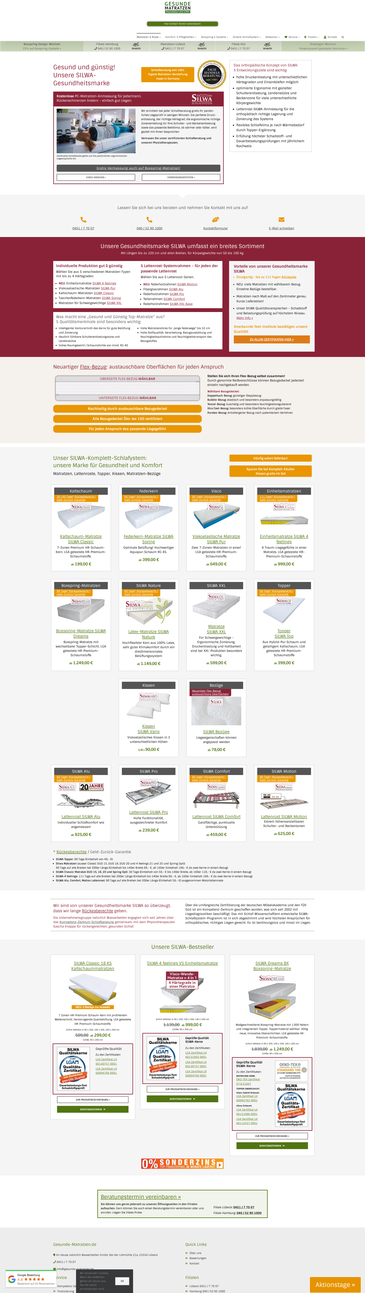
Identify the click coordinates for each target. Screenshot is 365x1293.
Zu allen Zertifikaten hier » (272, 340)
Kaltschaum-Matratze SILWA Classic (81, 539)
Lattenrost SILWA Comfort (216, 816)
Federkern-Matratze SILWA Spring (148, 539)
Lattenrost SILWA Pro (148, 812)
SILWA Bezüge (216, 731)
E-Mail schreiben (281, 228)
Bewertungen (198, 1258)
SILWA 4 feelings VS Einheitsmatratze (182, 963)
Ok (122, 1281)
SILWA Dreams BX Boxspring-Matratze (272, 966)
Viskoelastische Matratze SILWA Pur (216, 539)
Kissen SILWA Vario (149, 729)
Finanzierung (65, 1291)
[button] (343, 37)
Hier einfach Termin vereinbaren (182, 23)
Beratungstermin (91, 1109)
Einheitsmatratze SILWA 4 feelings (284, 539)
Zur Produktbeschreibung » (93, 1099)
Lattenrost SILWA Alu (81, 816)
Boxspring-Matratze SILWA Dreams (81, 633)
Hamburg (196, 1291)
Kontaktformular (215, 228)
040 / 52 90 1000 (149, 228)
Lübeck (194, 1286)
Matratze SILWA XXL (216, 629)
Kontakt (194, 1263)
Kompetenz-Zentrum (70, 1286)
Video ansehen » (96, 177)
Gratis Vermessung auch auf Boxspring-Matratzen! (138, 168)
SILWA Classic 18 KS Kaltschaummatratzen (92, 966)
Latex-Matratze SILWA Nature (148, 634)
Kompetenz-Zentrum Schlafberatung (87, 922)
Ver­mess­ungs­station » (181, 177)
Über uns (195, 1253)
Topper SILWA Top (284, 633)
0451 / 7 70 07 (83, 228)
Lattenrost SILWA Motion (284, 816)
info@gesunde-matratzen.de (75, 1269)
